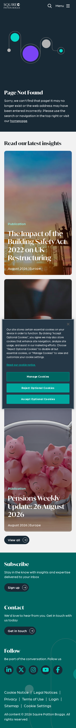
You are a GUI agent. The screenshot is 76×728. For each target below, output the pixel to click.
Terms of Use (33, 698)
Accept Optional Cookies (38, 399)
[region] (38, 364)
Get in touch (17, 631)
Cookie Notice (16, 692)
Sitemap (11, 705)
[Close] (68, 324)
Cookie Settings (37, 705)
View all (14, 540)
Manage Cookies (38, 376)
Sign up (14, 587)
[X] (21, 670)
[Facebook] (57, 670)
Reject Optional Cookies (38, 388)
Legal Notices (45, 692)
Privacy (10, 698)
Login (54, 698)
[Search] (49, 6)
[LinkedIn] (9, 670)
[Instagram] (33, 670)
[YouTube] (45, 670)
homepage (18, 120)
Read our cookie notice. (21, 364)
